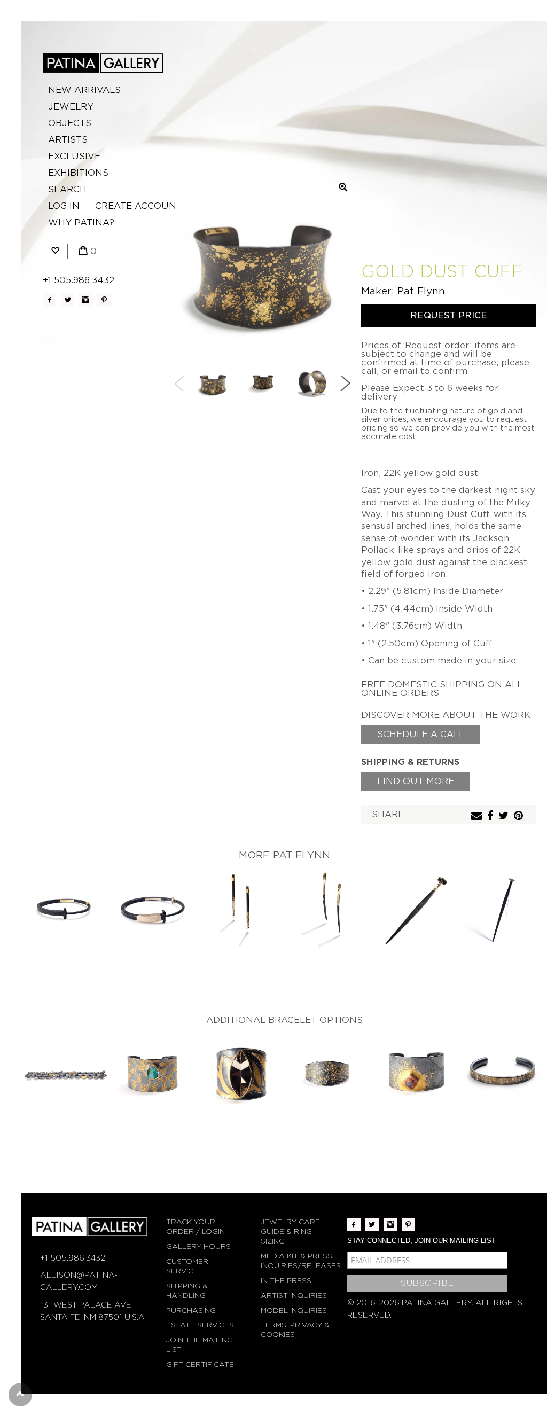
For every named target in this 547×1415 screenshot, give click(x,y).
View (65, 900)
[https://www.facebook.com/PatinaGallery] (49, 300)
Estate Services (200, 1325)
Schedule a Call (420, 734)
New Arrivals (84, 90)
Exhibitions (78, 173)
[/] (103, 63)
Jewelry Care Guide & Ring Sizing (290, 1231)
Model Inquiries (294, 1311)
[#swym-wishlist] (55, 251)
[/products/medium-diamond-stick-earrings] (240, 909)
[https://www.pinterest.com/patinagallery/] (104, 300)
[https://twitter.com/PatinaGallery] (67, 300)
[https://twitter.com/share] (504, 816)
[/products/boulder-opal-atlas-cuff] (153, 1073)
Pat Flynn (421, 290)
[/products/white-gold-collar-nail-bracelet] (153, 909)
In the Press (286, 1281)
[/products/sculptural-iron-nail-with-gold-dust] (415, 909)
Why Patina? (81, 222)
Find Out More (415, 781)
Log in (64, 206)
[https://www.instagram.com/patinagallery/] (85, 300)
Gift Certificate (200, 1365)
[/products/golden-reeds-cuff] (503, 1073)
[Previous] (179, 383)
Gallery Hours (198, 1246)
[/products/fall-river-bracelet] (65, 1073)
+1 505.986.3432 (78, 280)
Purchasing (191, 1311)
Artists (68, 140)
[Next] (345, 383)
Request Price (448, 315)
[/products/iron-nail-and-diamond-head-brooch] (503, 909)
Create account (138, 206)
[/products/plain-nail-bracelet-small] (65, 909)
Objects (69, 123)
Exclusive (74, 156)
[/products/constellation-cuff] (328, 1073)
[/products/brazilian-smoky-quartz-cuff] (240, 1073)
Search (67, 189)
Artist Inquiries (294, 1296)
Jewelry (70, 106)
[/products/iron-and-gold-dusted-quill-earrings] (328, 909)
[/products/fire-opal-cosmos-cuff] (415, 1073)
